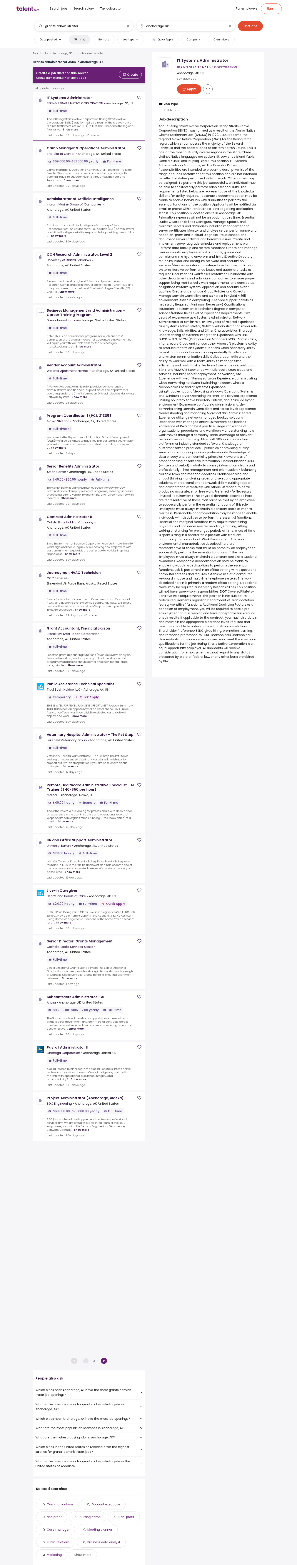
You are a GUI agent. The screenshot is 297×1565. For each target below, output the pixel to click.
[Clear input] (128, 26)
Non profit (54, 1517)
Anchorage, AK (62, 53)
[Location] (182, 26)
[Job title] (80, 26)
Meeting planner (99, 1529)
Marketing (54, 1555)
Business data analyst (103, 1542)
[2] (104, 1361)
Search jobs (40, 53)
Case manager (58, 1529)
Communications (60, 1504)
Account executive (105, 1504)
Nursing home (90, 1517)
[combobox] (83, 26)
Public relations (58, 1542)
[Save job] (139, 97)
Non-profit (126, 1517)
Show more (70, 129)
